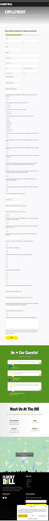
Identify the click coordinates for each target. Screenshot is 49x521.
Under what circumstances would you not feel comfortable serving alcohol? (21, 317)
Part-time (9, 107)
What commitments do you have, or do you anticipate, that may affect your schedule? (21, 234)
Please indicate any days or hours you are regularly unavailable (19, 254)
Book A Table (29, 481)
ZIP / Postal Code (9, 73)
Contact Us (29, 486)
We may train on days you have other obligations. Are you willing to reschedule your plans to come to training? (22, 219)
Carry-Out (9, 127)
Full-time (8, 105)
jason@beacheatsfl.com (35, 430)
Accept (23, 515)
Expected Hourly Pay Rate (11, 88)
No (7, 100)
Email (7, 46)
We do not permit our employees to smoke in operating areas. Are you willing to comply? (22, 148)
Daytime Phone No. (10, 76)
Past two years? (9, 199)
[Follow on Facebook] (3, 498)
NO (7, 223)
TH (7, 262)
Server (8, 118)
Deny (33, 515)
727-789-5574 (35, 422)
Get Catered (29, 479)
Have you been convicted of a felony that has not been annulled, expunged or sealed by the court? (22, 226)
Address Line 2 (8, 63)
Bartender (9, 125)
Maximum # (9, 113)
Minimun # (9, 111)
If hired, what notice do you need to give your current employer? (19, 285)
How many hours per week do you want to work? (16, 109)
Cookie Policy (30, 518)
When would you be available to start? (14, 291)
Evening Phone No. (10, 82)
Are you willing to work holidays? (12, 247)
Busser (8, 120)
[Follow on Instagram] (6, 498)
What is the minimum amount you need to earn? (16, 211)
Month (8, 216)
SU (7, 267)
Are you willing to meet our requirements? (14, 310)
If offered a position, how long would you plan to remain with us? (19, 297)
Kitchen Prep (9, 129)
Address (7, 52)
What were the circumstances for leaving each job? (16, 205)
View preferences (42, 515)
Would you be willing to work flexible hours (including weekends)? (19, 241)
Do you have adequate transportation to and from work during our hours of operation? (21, 95)
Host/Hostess (9, 123)
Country (24, 73)
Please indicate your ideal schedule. (13, 270)
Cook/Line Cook (10, 130)
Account (28, 483)
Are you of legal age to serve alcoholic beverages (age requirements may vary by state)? (22, 140)
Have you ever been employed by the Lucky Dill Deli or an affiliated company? (22, 186)
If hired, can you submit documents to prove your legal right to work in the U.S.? (22, 133)
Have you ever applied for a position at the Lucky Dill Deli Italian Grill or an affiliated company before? (21, 179)
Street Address (8, 57)
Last (23, 43)
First (6, 43)
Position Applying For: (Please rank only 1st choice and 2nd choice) (19, 116)
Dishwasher (9, 122)
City (6, 68)
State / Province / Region (27, 68)
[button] (46, 506)
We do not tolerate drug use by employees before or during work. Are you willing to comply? (22, 156)
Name (7, 38)
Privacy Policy (35, 518)
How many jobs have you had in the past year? (15, 193)
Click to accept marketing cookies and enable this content (24, 454)
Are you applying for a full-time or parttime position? (17, 102)
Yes (7, 98)
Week (8, 214)
